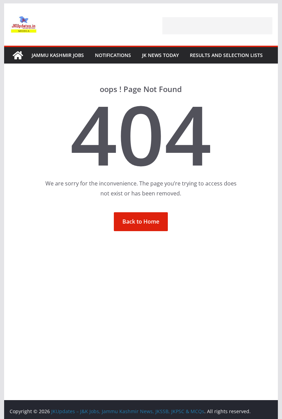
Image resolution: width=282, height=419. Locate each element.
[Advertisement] (217, 25)
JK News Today (160, 55)
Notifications (113, 55)
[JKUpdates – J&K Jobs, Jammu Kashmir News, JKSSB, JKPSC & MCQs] (18, 55)
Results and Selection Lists (226, 55)
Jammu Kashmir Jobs (58, 55)
